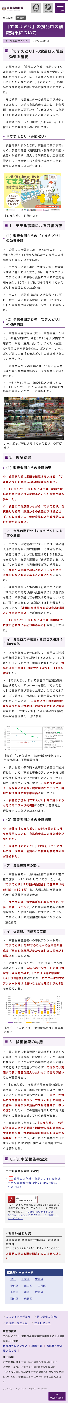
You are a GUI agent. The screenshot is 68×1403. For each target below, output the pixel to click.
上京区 (26, 1279)
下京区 (14, 1292)
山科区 (42, 1286)
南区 (27, 1292)
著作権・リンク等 (17, 1323)
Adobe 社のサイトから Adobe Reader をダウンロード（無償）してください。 (33, 1215)
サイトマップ (42, 1323)
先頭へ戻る (57, 1398)
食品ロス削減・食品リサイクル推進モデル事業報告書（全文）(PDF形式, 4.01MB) (34, 1182)
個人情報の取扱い (48, 1317)
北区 (13, 1279)
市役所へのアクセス (15, 1346)
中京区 (14, 1286)
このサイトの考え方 (18, 1317)
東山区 (28, 1286)
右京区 (39, 1292)
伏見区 (28, 1299)
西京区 (14, 1299)
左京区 (39, 1279)
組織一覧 (37, 1346)
